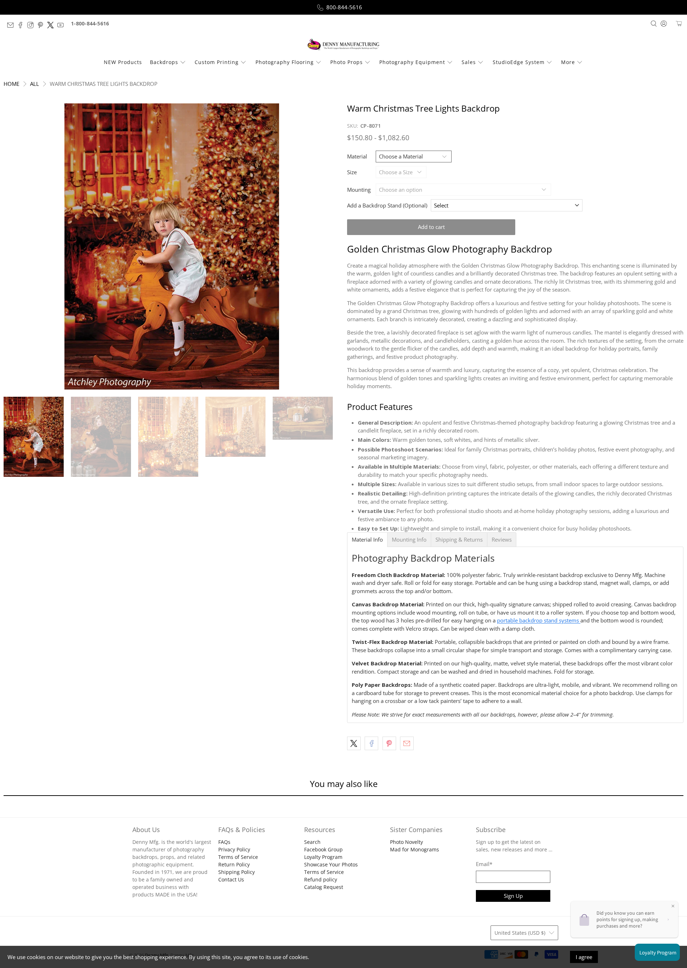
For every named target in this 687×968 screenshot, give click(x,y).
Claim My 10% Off (344, 522)
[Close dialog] (405, 413)
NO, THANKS (344, 543)
